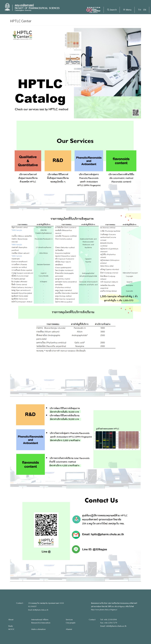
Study (10, 626)
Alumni (69, 629)
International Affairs (39, 619)
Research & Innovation (40, 623)
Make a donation (38, 629)
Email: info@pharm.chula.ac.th (38, 610)
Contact (92, 619)
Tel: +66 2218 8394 (108, 619)
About (10, 619)
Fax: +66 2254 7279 (108, 623)
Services (69, 619)
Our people (70, 623)
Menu (128, 9)
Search (113, 9)
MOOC (11, 629)
